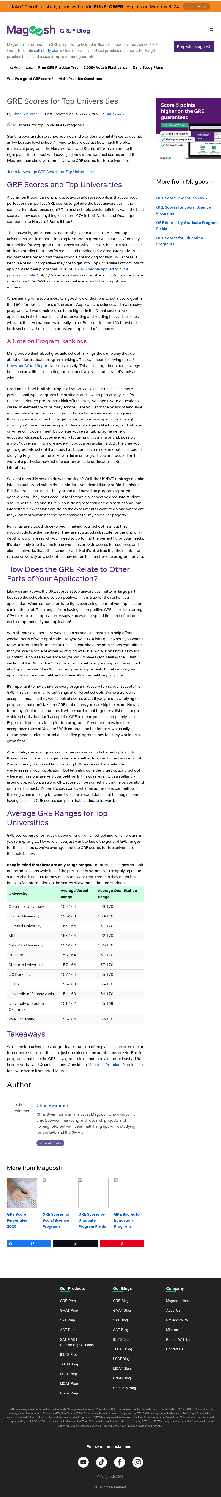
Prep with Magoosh (194, 46)
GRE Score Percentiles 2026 (17, 1220)
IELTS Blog (122, 1339)
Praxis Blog (122, 1378)
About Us (173, 1310)
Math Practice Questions (80, 78)
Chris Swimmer (25, 113)
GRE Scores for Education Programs (127, 1220)
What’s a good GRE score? (30, 78)
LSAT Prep (68, 1374)
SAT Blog (120, 1320)
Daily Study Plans (148, 67)
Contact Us (174, 1349)
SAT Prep (67, 1320)
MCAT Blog (122, 1368)
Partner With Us (178, 1339)
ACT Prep (67, 1330)
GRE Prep (68, 1301)
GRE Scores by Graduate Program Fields (92, 1220)
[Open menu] (211, 29)
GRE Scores (114, 114)
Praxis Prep (69, 1393)
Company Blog (124, 1388)
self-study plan (46, 50)
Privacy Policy (177, 1320)
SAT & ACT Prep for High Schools (77, 1342)
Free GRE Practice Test (58, 67)
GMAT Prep (69, 1310)
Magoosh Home (178, 1301)
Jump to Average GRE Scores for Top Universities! (51, 171)
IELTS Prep (69, 1354)
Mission (172, 1330)
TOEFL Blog (122, 1349)
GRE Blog (121, 1301)
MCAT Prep (69, 1383)
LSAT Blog (121, 1359)
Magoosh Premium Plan (109, 1064)
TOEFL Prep (69, 1364)
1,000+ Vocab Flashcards (105, 67)
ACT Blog (120, 1330)
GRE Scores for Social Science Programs (56, 1220)
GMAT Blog (122, 1310)
